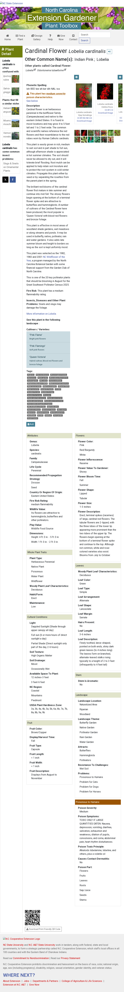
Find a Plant (21, 37)
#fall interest (61, 409)
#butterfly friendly (47, 389)
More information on (41, 313)
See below (32, 100)
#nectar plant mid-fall (55, 398)
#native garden (33, 380)
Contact (73, 39)
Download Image (84, 121)
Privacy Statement (70, 958)
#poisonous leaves (48, 409)
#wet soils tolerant (34, 409)
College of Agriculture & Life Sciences (82, 981)
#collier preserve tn (57, 412)
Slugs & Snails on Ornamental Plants (11, 167)
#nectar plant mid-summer (54, 401)
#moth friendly (33, 418)
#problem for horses (34, 395)
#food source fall (33, 389)
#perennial (31, 412)
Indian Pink (84, 59)
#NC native (43, 380)
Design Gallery (37, 37)
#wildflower (31, 415)
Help (50, 39)
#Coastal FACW (64, 386)
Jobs (26, 981)
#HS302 (57, 389)
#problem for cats (33, 392)
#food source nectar (34, 386)
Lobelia (103, 59)
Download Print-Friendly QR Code (44, 929)
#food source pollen (49, 386)
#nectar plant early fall (35, 401)
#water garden (42, 378)
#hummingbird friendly (58, 375)
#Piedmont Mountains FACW (37, 383)
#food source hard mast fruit (58, 383)
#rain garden (58, 415)
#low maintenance (42, 375)
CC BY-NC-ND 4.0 (84, 118)
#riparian (31, 375)
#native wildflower (55, 380)
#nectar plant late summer (36, 398)
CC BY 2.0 (109, 110)
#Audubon (47, 395)
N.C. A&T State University (42, 944)
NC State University (13, 944)
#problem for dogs (48, 392)
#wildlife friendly (42, 412)
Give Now (62, 37)
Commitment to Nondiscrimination (31, 958)
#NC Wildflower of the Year (36, 406)
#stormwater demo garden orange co (40, 404)
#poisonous (32, 378)
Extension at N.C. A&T (14, 984)
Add (31, 424)
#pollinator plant (52, 406)
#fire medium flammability (59, 378)
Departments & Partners (45, 981)
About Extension (11, 981)
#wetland (48, 415)
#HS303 (40, 415)
